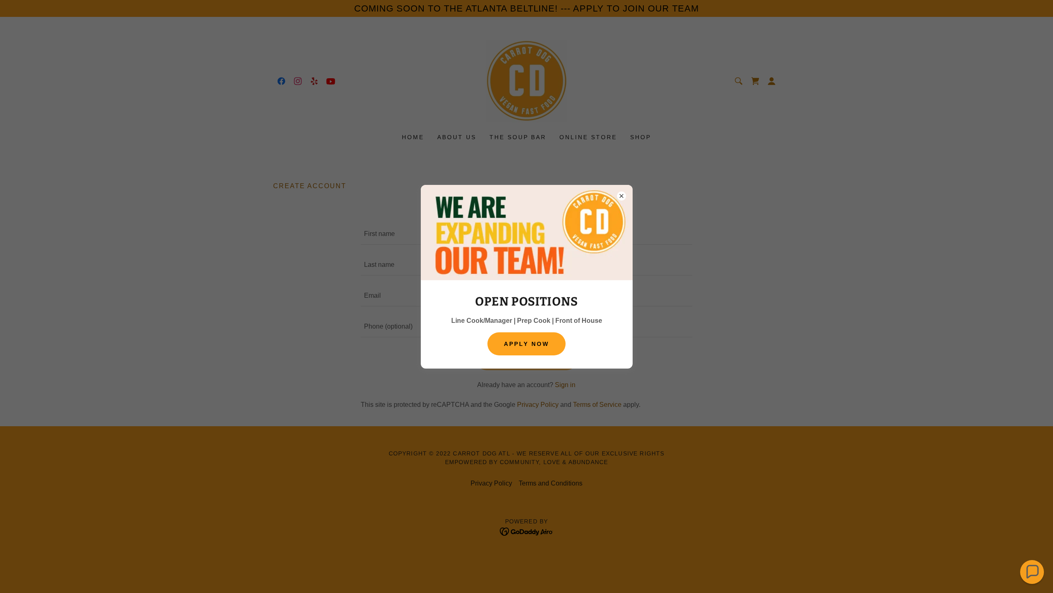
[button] (1032, 572)
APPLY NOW (526, 344)
